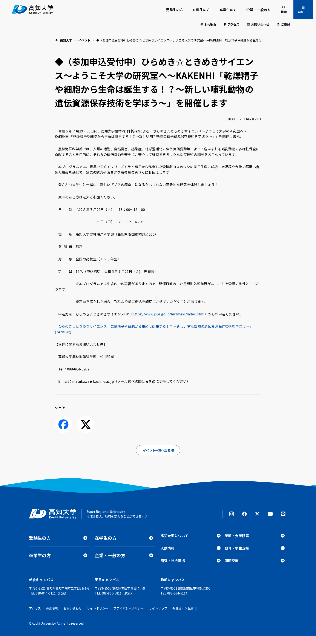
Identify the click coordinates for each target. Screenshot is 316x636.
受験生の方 (174, 9)
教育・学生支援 (237, 548)
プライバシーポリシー (128, 608)
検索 (284, 12)
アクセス (233, 24)
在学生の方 (201, 9)
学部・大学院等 (237, 535)
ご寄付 (285, 24)
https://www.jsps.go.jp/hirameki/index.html (169, 313)
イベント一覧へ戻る (156, 450)
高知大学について (174, 535)
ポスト (85, 424)
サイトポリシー (97, 608)
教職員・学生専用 (184, 608)
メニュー (303, 12)
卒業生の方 (228, 9)
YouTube (270, 514)
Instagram (231, 514)
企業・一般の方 (258, 9)
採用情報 (52, 608)
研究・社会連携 (173, 560)
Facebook (244, 514)
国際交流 (232, 560)
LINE (283, 514)
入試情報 (168, 548)
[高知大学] (32, 9)
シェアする (63, 424)
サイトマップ (158, 608)
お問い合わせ (260, 24)
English (210, 24)
